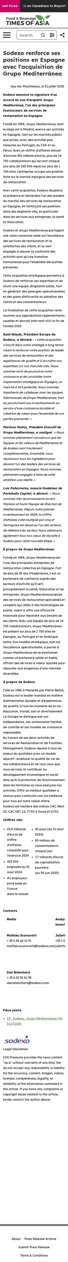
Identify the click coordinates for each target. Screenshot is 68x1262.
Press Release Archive (40, 1239)
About (16, 1239)
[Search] (42, 35)
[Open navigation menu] (7, 35)
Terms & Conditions (34, 1255)
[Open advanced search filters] (51, 35)
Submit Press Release (34, 1247)
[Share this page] (62, 35)
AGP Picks (10, 6)
